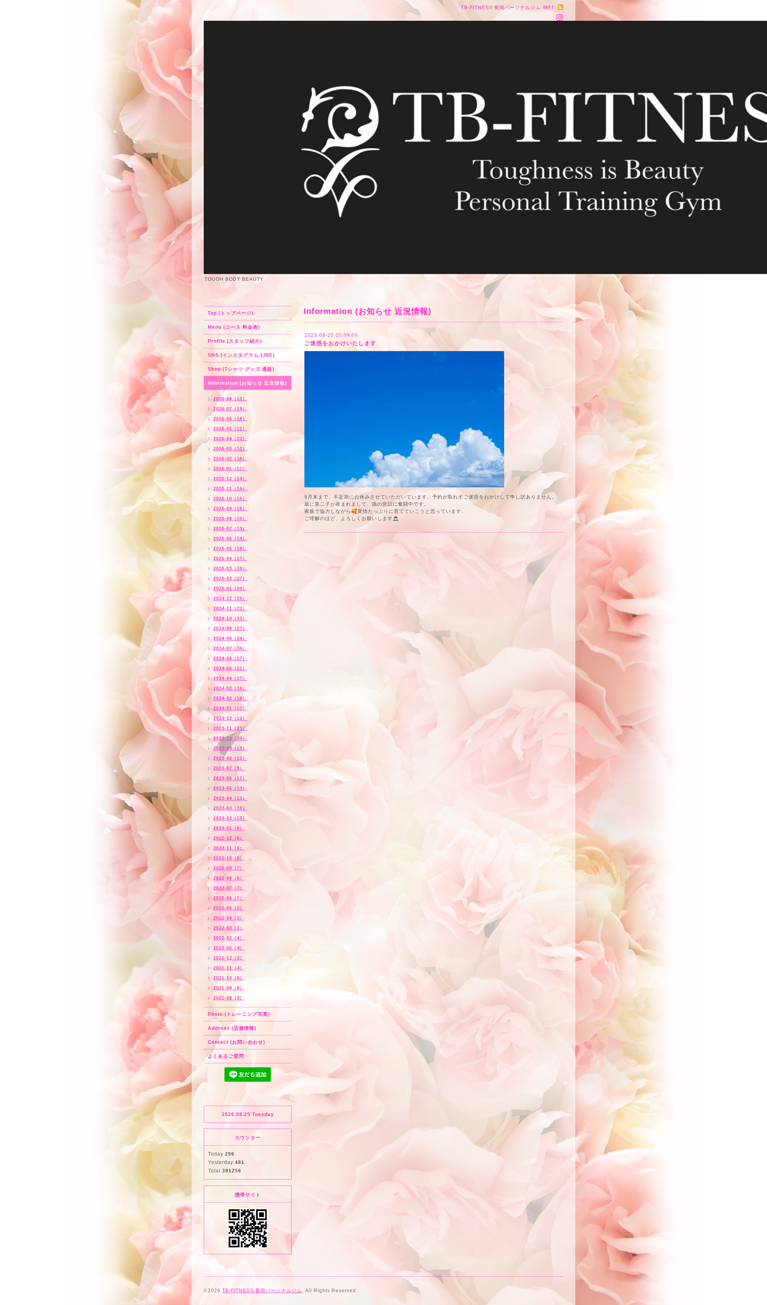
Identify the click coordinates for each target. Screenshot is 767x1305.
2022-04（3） (228, 918)
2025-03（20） (230, 568)
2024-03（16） (230, 688)
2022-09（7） (228, 868)
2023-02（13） (230, 818)
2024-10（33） (230, 618)
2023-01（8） (228, 828)
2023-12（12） (230, 718)
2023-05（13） (230, 788)
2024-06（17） (230, 658)
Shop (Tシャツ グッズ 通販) (241, 369)
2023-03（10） (230, 808)
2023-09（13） (230, 748)
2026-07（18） (230, 408)
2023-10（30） (230, 738)
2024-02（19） (230, 698)
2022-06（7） (228, 898)
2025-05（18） (230, 548)
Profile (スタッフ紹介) (235, 341)
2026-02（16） (230, 458)
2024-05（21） (230, 668)
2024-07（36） (230, 648)
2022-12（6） (228, 838)
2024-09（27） (230, 628)
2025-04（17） (230, 558)
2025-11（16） (230, 488)
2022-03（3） (228, 928)
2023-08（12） (230, 758)
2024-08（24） (230, 638)
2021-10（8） (228, 977)
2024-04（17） (230, 678)
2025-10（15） (230, 498)
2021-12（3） (228, 957)
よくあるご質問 (226, 1056)
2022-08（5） (228, 878)
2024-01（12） (230, 708)
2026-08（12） (230, 398)
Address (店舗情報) (232, 1028)
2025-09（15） (230, 508)
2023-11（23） (230, 728)
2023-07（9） (228, 768)
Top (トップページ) (231, 313)
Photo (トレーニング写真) (239, 1014)
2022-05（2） (228, 908)
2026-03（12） (230, 448)
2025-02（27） (230, 578)
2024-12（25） (230, 598)
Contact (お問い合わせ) (236, 1042)
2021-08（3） (228, 997)
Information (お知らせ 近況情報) (247, 383)
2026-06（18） (230, 418)
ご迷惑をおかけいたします (340, 343)
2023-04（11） (230, 798)
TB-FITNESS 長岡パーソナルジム (262, 1290)
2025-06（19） (230, 538)
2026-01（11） (230, 468)
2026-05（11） (230, 428)
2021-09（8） (228, 987)
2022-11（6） (228, 848)
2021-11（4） (228, 967)
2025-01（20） (230, 588)
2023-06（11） (230, 778)
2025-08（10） (230, 518)
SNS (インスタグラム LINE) (241, 355)
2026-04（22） (230, 438)
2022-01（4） (228, 947)
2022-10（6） (228, 858)
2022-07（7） (228, 888)
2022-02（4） (228, 938)
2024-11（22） (230, 608)
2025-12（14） (230, 478)
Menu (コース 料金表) (234, 327)
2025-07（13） (230, 528)
